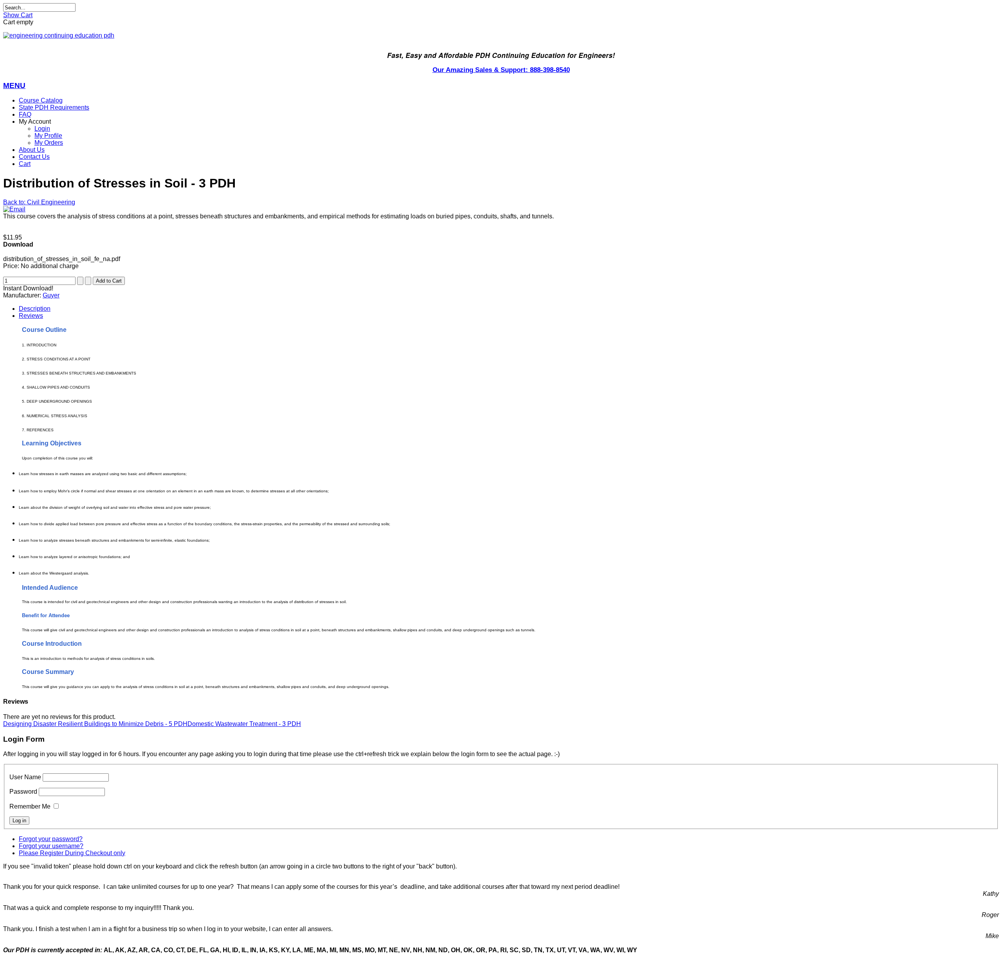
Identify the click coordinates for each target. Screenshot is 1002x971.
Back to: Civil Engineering (39, 202)
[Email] (14, 209)
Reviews (31, 315)
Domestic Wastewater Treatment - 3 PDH (244, 724)
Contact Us (34, 156)
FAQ (25, 114)
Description (34, 308)
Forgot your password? (51, 839)
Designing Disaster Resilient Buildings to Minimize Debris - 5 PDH (95, 724)
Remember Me (29, 806)
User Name (25, 777)
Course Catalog (41, 100)
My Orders (48, 142)
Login (42, 128)
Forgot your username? (51, 846)
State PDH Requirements (54, 107)
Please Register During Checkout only (72, 853)
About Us (32, 149)
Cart (25, 163)
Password (23, 791)
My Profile (48, 135)
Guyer (51, 295)
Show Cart (17, 15)
